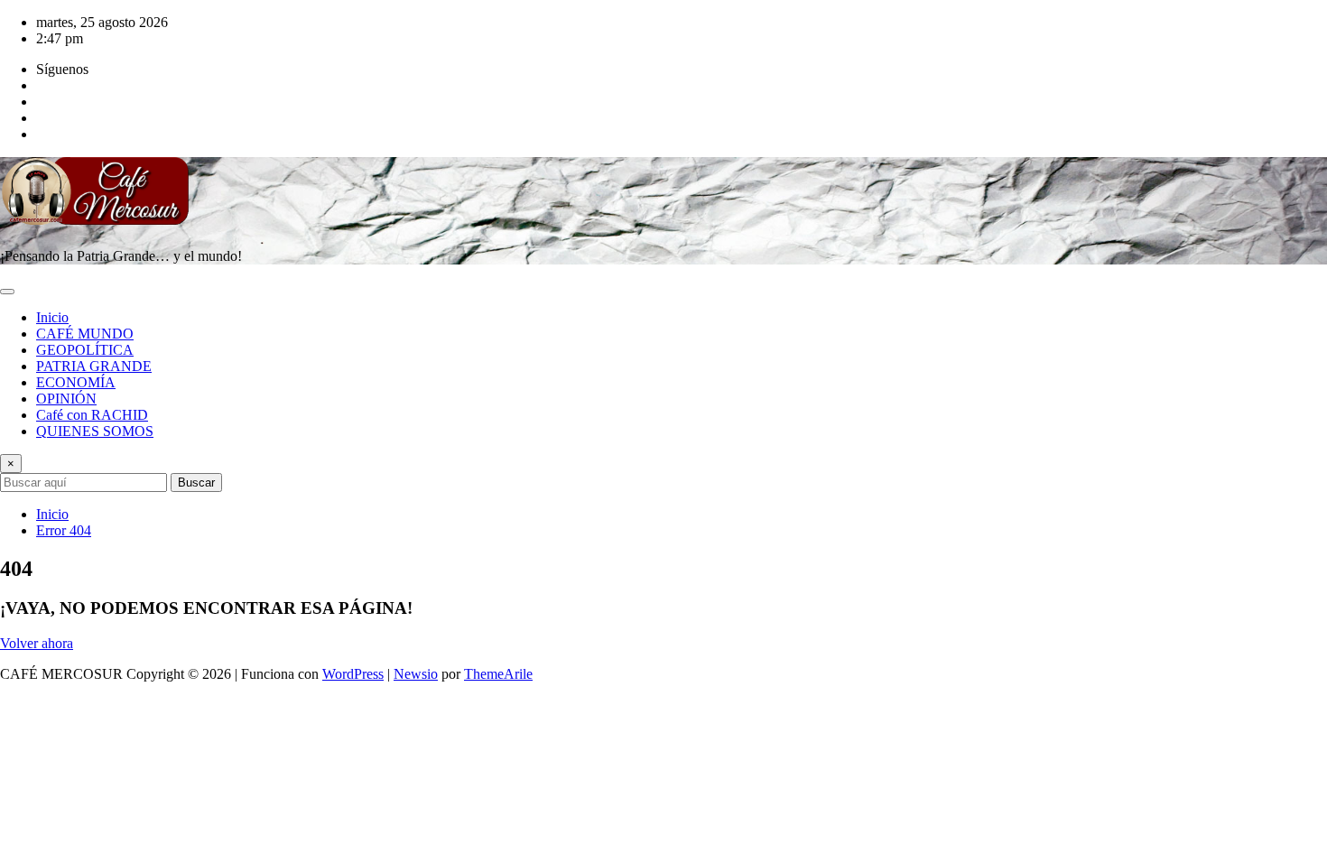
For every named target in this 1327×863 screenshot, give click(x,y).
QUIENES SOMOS (94, 431)
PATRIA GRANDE (94, 366)
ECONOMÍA (76, 382)
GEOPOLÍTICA (85, 349)
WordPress (353, 674)
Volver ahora (36, 643)
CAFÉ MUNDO (85, 333)
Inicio (52, 317)
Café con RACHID (92, 414)
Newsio (416, 674)
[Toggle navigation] (7, 291)
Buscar (196, 482)
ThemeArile (498, 674)
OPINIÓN (66, 398)
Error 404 (63, 530)
